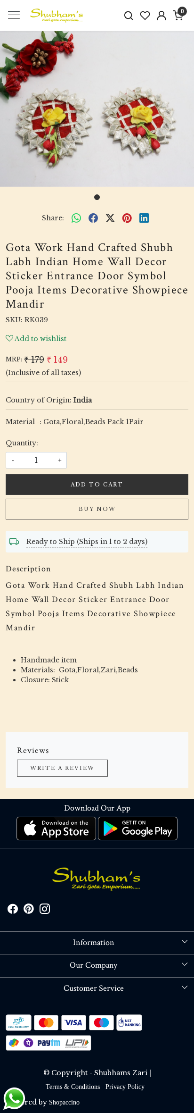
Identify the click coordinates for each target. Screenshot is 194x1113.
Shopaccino (64, 1102)
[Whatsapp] (76, 218)
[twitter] (110, 218)
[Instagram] (45, 910)
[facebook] (93, 218)
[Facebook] (13, 910)
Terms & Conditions (73, 1086)
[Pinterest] (29, 910)
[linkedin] (144, 218)
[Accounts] (162, 15)
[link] (129, 15)
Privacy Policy (125, 1086)
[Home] (57, 15)
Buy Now (97, 509)
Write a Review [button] (62, 768)
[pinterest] (127, 218)
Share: (53, 218)
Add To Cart (97, 484)
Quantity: (22, 443)
